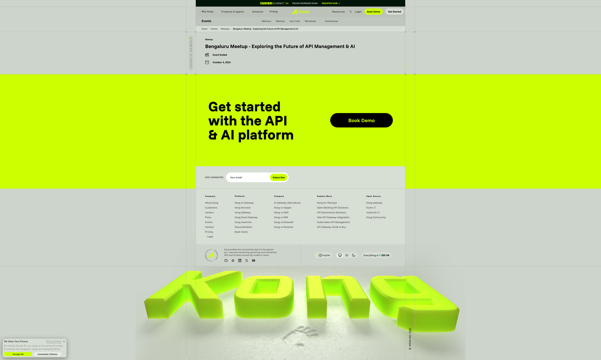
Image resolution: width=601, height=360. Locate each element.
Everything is (376, 255)
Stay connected (214, 177)
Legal (209, 236)
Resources (337, 11)
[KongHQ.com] (300, 11)
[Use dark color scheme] (353, 255)
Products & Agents (231, 11)
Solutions (256, 11)
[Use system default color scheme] (339, 255)
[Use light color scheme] (346, 255)
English (323, 255)
